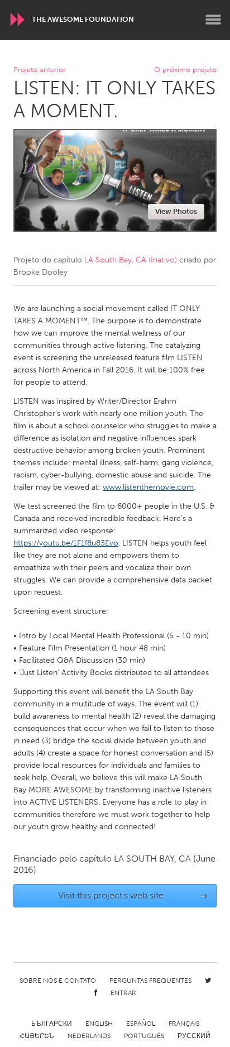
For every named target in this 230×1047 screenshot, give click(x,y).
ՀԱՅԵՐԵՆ (37, 1036)
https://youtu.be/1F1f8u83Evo (65, 543)
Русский (194, 1036)
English (99, 1023)
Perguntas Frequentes (150, 980)
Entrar (123, 993)
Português (144, 1036)
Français (184, 1023)
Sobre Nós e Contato (58, 980)
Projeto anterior (39, 70)
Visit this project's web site (133, 895)
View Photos (176, 211)
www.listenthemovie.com (148, 487)
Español (140, 1023)
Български (51, 1023)
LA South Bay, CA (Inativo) (130, 260)
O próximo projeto (185, 70)
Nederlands (89, 1036)
